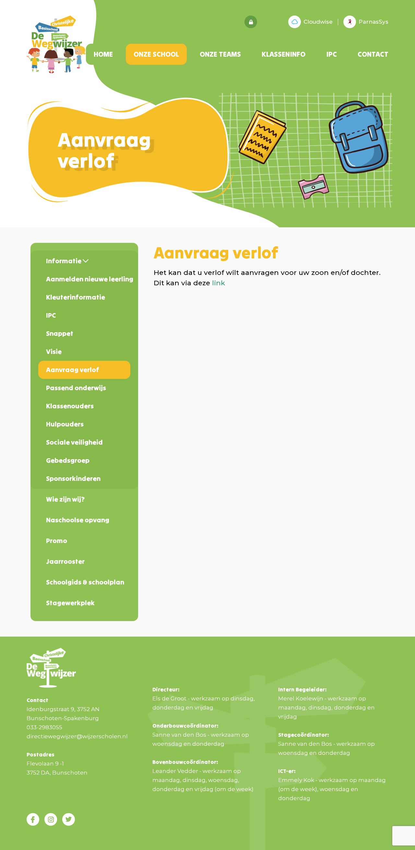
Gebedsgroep (67, 460)
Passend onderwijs (76, 387)
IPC (331, 54)
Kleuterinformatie (75, 297)
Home (103, 54)
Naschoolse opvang (77, 520)
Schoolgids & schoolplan (85, 582)
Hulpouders (65, 424)
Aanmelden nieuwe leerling (88, 279)
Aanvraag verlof (72, 369)
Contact (373, 54)
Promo (56, 540)
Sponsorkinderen (73, 478)
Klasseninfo (283, 54)
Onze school (156, 54)
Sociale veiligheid (74, 442)
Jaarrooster (65, 561)
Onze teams (220, 54)
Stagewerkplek (70, 602)
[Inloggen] (250, 22)
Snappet (59, 333)
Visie (54, 351)
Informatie (64, 260)
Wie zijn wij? (65, 499)
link (218, 283)
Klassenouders (70, 406)
